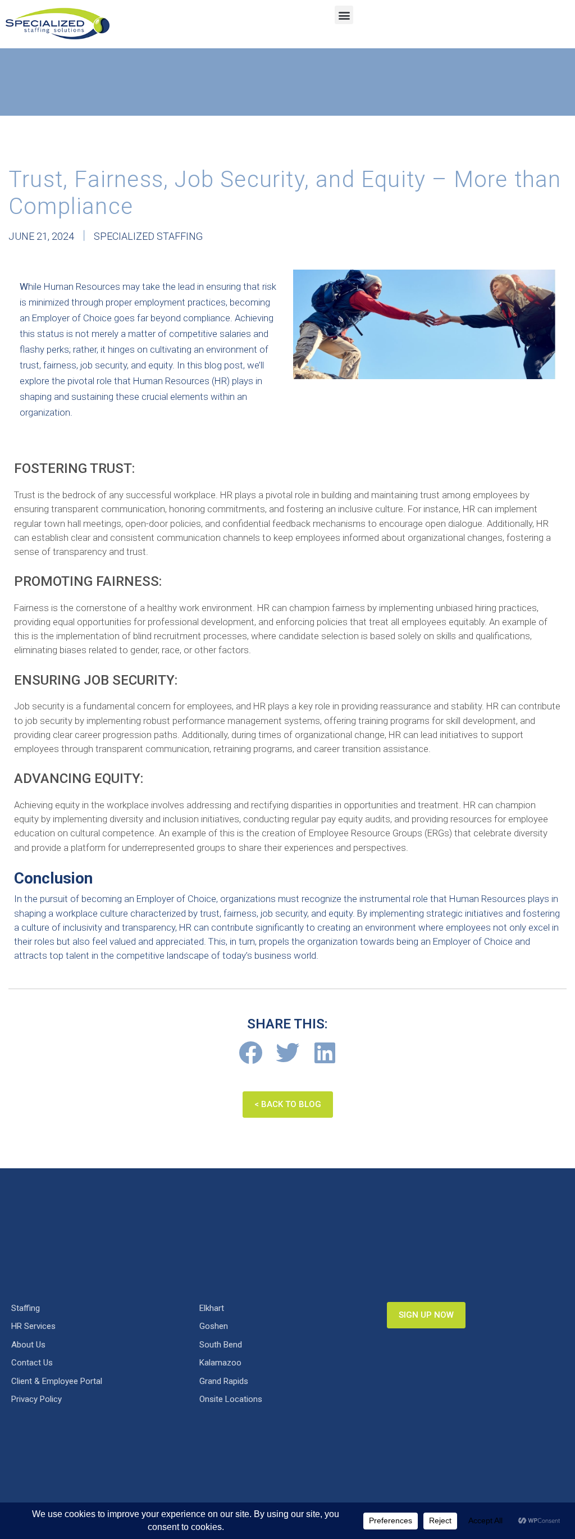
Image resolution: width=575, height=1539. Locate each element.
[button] (344, 15)
